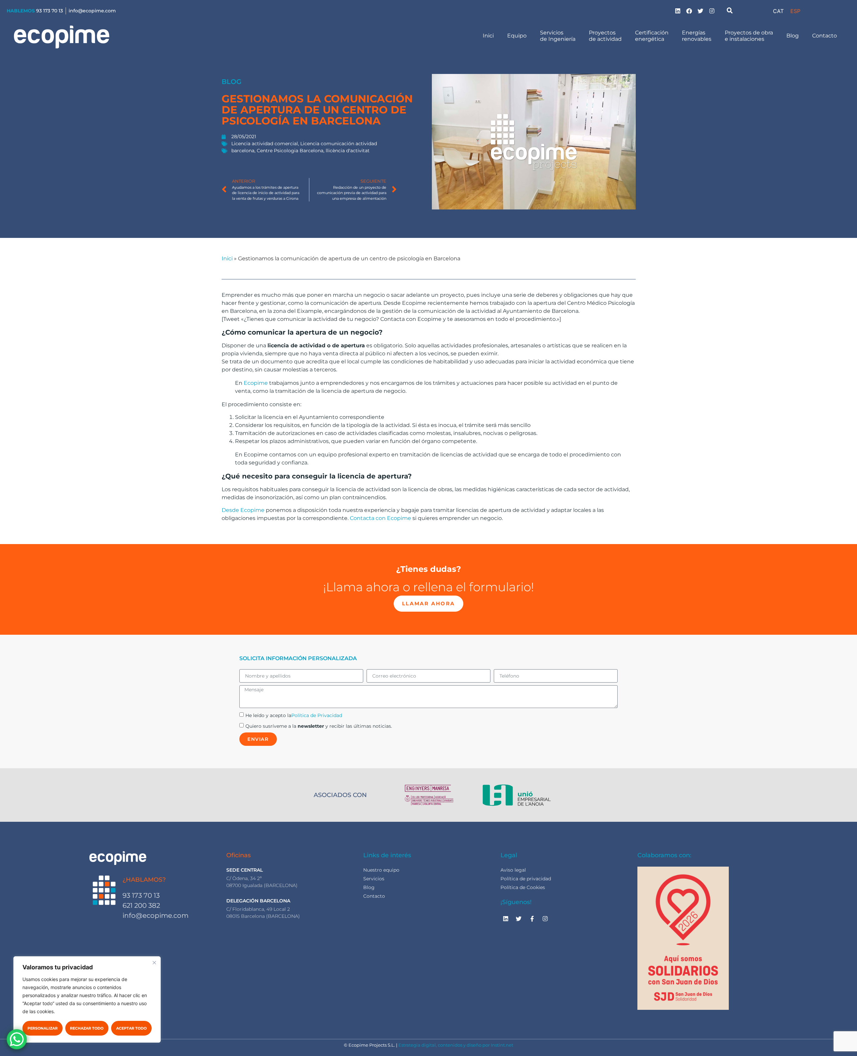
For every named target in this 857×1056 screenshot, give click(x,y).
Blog (792, 35)
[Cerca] (154, 962)
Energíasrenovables (696, 35)
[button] (729, 10)
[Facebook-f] (532, 918)
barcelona (242, 151)
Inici (488, 35)
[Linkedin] (678, 10)
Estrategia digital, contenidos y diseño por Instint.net (455, 1045)
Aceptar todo (131, 1028)
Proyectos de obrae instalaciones (749, 35)
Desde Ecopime (243, 510)
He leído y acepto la (293, 715)
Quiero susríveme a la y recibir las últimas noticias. (318, 726)
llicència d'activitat (348, 151)
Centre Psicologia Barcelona (290, 151)
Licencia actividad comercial (264, 144)
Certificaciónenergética (652, 35)
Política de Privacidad (316, 715)
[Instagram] (712, 10)
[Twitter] (700, 10)
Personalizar (42, 1028)
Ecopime (256, 383)
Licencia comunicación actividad (338, 144)
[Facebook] (689, 10)
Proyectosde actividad (605, 35)
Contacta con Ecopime (381, 518)
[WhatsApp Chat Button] (17, 1039)
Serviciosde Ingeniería (557, 35)
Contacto (824, 35)
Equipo (517, 35)
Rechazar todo (86, 1028)
